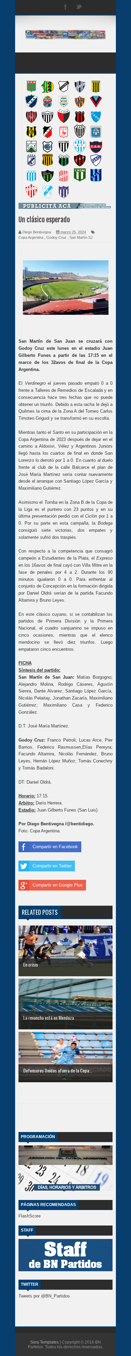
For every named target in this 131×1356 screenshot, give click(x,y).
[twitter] (79, 7)
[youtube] (106, 7)
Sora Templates (44, 1342)
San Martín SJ (81, 237)
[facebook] (65, 7)
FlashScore (29, 1215)
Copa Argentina (30, 237)
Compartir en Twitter (52, 865)
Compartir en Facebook (55, 846)
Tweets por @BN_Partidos (44, 1295)
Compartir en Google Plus (58, 885)
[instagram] (92, 7)
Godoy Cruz (56, 237)
